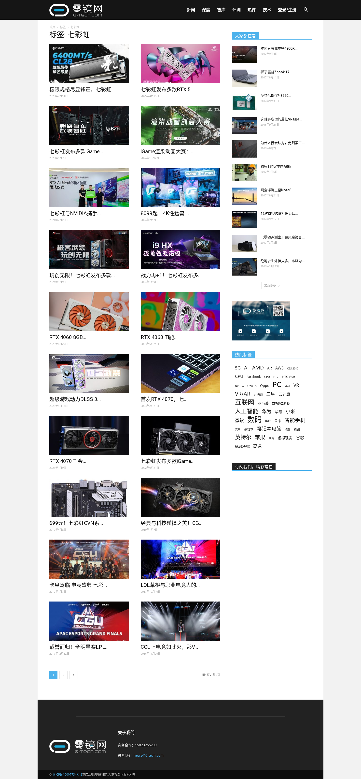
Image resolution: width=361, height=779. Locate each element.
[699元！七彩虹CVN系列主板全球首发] (89, 497)
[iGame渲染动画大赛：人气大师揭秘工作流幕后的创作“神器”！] (180, 125)
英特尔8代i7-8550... (276, 96)
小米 (290, 411)
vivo (287, 386)
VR (296, 385)
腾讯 (297, 429)
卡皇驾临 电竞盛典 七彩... (78, 585)
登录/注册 (287, 10)
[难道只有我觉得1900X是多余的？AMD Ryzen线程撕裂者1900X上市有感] (244, 54)
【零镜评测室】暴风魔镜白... (283, 237)
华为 (266, 411)
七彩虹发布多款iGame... (76, 151)
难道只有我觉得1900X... (279, 48)
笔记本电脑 (269, 428)
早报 (268, 421)
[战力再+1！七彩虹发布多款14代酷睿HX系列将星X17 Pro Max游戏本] (180, 249)
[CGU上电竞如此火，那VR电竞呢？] (180, 621)
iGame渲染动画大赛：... (168, 151)
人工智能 (247, 411)
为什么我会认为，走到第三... (283, 143)
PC (277, 384)
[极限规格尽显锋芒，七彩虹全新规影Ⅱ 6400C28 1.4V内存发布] (89, 63)
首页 (52, 27)
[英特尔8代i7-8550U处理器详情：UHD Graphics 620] (244, 101)
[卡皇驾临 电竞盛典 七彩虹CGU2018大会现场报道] (89, 559)
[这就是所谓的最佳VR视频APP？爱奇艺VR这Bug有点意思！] (244, 125)
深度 (206, 10)
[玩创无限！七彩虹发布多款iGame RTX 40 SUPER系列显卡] (89, 249)
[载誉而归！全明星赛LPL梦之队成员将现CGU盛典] (89, 621)
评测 (236, 10)
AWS (279, 368)
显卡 (277, 420)
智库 (221, 10)
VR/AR (242, 393)
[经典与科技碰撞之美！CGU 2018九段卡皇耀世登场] (180, 497)
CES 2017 (292, 368)
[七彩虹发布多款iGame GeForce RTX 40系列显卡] (180, 435)
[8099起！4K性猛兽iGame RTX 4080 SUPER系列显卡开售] (180, 187)
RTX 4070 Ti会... (67, 461)
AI (246, 367)
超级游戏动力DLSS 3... (75, 399)
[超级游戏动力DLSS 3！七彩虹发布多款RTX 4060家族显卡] (89, 373)
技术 (267, 10)
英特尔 (243, 437)
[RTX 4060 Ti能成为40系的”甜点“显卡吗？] (180, 311)
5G (238, 367)
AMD (258, 367)
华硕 (278, 411)
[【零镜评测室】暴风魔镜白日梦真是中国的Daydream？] (244, 243)
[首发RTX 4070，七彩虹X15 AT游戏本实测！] (180, 373)
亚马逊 (263, 403)
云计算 (284, 394)
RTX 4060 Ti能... (159, 337)
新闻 (191, 10)
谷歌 (300, 437)
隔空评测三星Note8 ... (278, 190)
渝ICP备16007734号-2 (67, 774)
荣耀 (271, 438)
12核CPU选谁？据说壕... (279, 214)
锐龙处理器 (242, 446)
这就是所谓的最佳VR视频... (281, 119)
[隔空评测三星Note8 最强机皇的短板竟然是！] (244, 196)
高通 (257, 446)
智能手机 (295, 420)
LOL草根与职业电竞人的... (170, 585)
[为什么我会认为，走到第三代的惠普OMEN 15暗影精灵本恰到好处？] (244, 149)
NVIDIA (239, 386)
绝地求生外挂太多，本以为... (283, 261)
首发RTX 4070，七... (164, 399)
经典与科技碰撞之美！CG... (172, 523)
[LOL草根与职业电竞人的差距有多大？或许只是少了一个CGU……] (180, 559)
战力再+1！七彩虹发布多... (171, 275)
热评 (252, 10)
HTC (275, 377)
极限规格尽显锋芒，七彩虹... (82, 89)
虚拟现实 (285, 437)
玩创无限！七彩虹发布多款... (82, 275)
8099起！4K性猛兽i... (165, 213)
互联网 (244, 402)
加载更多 (270, 285)
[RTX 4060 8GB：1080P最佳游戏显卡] (89, 311)
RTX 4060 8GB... (67, 337)
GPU (267, 377)
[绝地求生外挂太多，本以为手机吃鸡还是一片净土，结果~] (244, 267)
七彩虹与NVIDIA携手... (75, 213)
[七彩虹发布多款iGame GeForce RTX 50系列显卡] (89, 125)
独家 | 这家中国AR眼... (277, 166)
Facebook (254, 376)
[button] (306, 10)
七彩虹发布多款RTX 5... (167, 89)
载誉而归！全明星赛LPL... (79, 647)
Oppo (264, 385)
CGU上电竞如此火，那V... (169, 647)
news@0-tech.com (149, 755)
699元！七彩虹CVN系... (76, 523)
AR (269, 368)
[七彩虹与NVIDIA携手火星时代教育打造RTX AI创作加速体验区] (89, 187)
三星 (270, 394)
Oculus (252, 386)
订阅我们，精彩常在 (254, 466)
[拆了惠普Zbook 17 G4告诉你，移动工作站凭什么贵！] (244, 78)
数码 (254, 419)
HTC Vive (288, 376)
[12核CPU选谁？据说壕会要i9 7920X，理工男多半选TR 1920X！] (244, 219)
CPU (239, 376)
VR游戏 (258, 395)
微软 (239, 420)
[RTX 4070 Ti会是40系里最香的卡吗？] (89, 435)
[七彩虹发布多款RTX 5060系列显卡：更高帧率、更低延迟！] (180, 63)
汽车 (237, 429)
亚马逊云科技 (281, 403)
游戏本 (248, 429)
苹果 (260, 437)
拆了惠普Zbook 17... (276, 72)
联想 (287, 429)
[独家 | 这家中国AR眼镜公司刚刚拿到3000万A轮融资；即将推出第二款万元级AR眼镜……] (244, 172)
